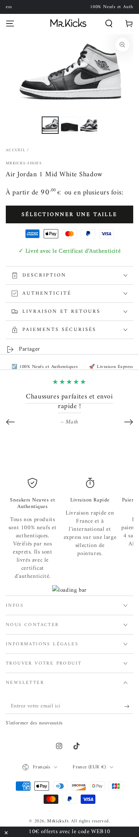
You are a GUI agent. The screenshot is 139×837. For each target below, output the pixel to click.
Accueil (15, 150)
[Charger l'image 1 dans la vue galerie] (50, 125)
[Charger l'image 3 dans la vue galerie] (88, 125)
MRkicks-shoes (24, 163)
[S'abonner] (128, 706)
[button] (109, 23)
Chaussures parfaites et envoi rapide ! (69, 401)
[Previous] (10, 421)
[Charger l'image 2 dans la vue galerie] (69, 125)
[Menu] (10, 23)
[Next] (128, 421)
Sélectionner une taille (69, 214)
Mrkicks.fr (57, 821)
